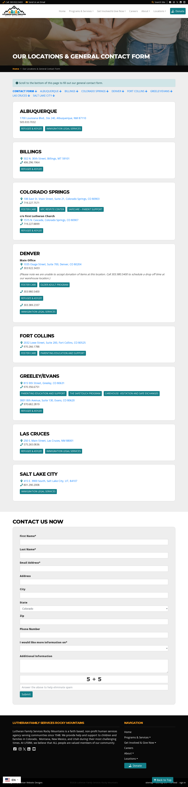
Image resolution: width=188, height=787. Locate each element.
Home (62, 11)
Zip (22, 616)
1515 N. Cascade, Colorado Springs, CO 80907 (51, 220)
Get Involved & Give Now (110, 11)
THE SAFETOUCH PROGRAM (85, 393)
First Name (28, 536)
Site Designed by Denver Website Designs (22, 782)
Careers (133, 11)
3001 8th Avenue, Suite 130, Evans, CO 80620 (47, 400)
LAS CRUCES (20, 95)
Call (14, 2)
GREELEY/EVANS (160, 91)
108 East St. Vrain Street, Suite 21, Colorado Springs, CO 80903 (61, 199)
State (23, 602)
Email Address (30, 562)
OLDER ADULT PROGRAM (54, 284)
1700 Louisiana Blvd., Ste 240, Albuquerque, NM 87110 (53, 118)
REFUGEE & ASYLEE (31, 128)
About (144, 11)
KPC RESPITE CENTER (52, 209)
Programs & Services (80, 11)
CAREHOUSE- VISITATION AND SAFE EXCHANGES (131, 393)
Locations (158, 11)
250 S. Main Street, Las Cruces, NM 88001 (49, 440)
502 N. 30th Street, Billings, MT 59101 (47, 158)
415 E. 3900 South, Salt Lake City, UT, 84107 (50, 481)
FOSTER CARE (28, 209)
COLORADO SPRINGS (93, 91)
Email (37, 2)
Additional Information (36, 656)
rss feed (173, 782)
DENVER (117, 91)
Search (160, 2)
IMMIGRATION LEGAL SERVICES (63, 128)
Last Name (28, 549)
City (22, 589)
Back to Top (163, 780)
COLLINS (136, 91)
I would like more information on (43, 642)
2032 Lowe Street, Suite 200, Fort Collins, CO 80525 (55, 342)
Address (25, 576)
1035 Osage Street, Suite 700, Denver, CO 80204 (52, 264)
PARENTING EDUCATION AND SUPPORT (63, 353)
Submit (26, 694)
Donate (180, 11)
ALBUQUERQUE (49, 91)
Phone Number (30, 629)
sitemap (149, 782)
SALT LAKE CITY (43, 95)
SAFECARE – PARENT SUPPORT (85, 209)
